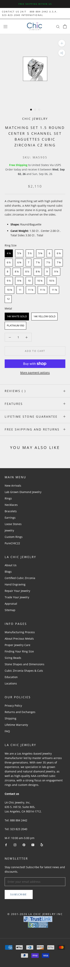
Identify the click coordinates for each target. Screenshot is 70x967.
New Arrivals (13, 485)
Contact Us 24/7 (14, 11)
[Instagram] (15, 844)
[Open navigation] (5, 26)
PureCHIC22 (12, 543)
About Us (11, 565)
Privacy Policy (13, 705)
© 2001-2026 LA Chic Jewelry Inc (35, 914)
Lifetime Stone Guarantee (31, 416)
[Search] (58, 26)
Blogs (8, 571)
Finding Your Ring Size (19, 651)
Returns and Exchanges (20, 712)
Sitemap (10, 610)
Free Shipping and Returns (32, 429)
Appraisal (11, 603)
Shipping (10, 718)
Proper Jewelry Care (17, 645)
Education (11, 677)
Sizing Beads (13, 658)
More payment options (35, 372)
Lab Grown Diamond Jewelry (23, 492)
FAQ (7, 731)
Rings (8, 498)
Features (14, 404)
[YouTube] (33, 844)
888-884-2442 (39, 11)
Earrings (10, 517)
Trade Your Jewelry (17, 597)
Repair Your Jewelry (17, 591)
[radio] (9, 253)
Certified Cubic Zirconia (20, 578)
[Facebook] (6, 844)
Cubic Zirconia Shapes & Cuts (24, 670)
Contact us (12, 794)
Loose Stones (13, 524)
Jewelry (9, 530)
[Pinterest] (24, 844)
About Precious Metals (19, 638)
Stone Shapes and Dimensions (24, 664)
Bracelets (11, 511)
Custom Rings (14, 537)
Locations (11, 683)
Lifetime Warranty (16, 725)
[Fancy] (41, 844)
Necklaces (11, 505)
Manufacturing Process (20, 632)
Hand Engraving (15, 584)
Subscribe (18, 894)
